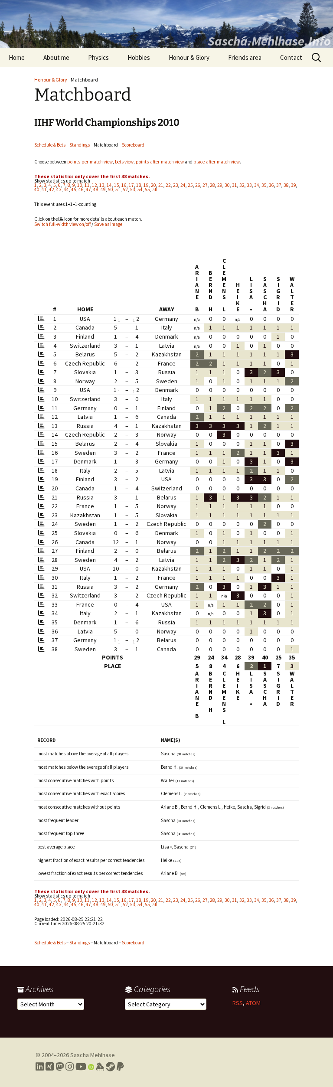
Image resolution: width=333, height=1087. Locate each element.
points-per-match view (90, 162)
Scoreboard (133, 145)
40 (36, 189)
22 (168, 185)
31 (234, 185)
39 (293, 185)
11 (87, 185)
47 (88, 189)
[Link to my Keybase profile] (100, 1067)
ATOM (253, 1003)
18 (138, 185)
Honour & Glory (189, 57)
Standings (79, 145)
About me (56, 57)
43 (59, 189)
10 (79, 185)
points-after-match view (160, 162)
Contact (291, 57)
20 (153, 185)
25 (190, 185)
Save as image (108, 224)
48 (95, 189)
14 (109, 185)
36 (271, 185)
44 (66, 189)
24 (183, 185)
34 (256, 185)
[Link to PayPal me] (120, 1067)
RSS (237, 1003)
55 (147, 189)
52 (125, 189)
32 (242, 185)
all (154, 189)
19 (146, 185)
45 (73, 189)
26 (197, 185)
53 (132, 189)
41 (44, 189)
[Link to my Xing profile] (50, 1067)
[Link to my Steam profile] (110, 1067)
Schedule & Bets (49, 145)
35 (264, 185)
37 (278, 185)
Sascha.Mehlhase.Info (269, 41)
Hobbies (138, 57)
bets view (124, 162)
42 (51, 189)
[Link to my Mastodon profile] (60, 1067)
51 (118, 189)
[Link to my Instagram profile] (69, 1067)
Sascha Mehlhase (92, 1055)
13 (101, 185)
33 (249, 185)
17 (131, 185)
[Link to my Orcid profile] (91, 1067)
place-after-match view (216, 162)
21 (160, 185)
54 (140, 189)
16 (124, 185)
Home (17, 57)
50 (110, 189)
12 (94, 185)
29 (219, 185)
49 (103, 189)
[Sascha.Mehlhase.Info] (166, 24)
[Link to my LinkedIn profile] (40, 1067)
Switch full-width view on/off (62, 224)
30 (227, 185)
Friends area (244, 57)
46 (81, 189)
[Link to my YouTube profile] (80, 1067)
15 (116, 185)
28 (212, 185)
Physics (98, 57)
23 (175, 185)
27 (205, 185)
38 (286, 185)
